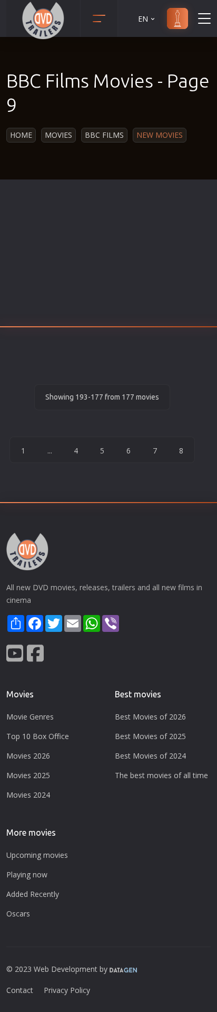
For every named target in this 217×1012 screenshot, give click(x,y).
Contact (19, 990)
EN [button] (143, 19)
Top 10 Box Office (37, 736)
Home (21, 135)
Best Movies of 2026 (150, 717)
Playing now (26, 874)
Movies (58, 135)
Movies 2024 (28, 795)
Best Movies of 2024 (150, 756)
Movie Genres (30, 717)
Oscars (18, 914)
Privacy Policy (67, 990)
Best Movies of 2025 (150, 736)
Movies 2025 (28, 775)
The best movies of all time (161, 775)
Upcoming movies (37, 855)
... (49, 451)
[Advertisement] (108, 256)
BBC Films (104, 135)
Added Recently (32, 894)
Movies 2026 (28, 756)
